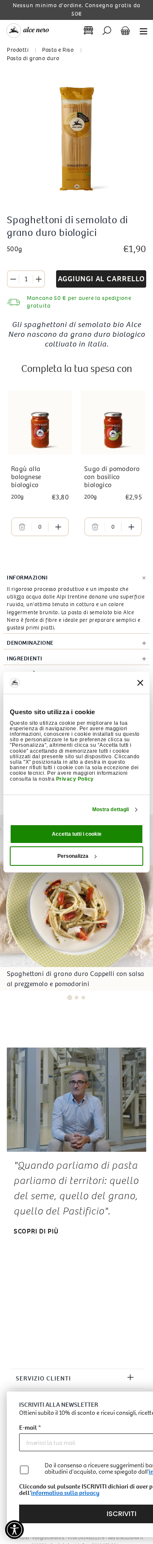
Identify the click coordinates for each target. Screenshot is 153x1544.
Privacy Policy (75, 779)
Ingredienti (24, 658)
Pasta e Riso (58, 50)
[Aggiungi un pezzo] (38, 279)
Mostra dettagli (110, 809)
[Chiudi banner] (140, 683)
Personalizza (72, 856)
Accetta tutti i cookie (77, 834)
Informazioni (27, 578)
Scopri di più (36, 1231)
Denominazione (30, 643)
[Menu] (141, 30)
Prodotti (17, 50)
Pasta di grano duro (33, 58)
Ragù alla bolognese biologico (26, 477)
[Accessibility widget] (14, 1529)
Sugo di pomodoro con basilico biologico (111, 477)
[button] (69, 997)
